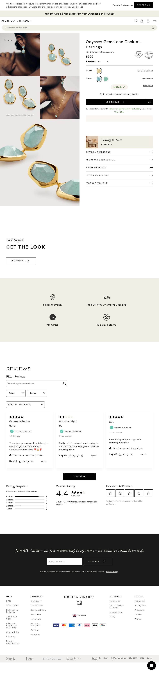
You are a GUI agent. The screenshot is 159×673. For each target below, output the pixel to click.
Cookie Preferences (52, 659)
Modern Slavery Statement (73, 659)
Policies (35, 635)
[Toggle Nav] (154, 21)
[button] (123, 5)
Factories (36, 614)
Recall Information (12, 642)
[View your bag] (148, 21)
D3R (113, 660)
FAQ (8, 601)
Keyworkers (116, 612)
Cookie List (77, 6)
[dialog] (79, 5)
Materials (36, 619)
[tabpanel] (60, 54)
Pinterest (139, 610)
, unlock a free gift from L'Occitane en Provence (79, 13)
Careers (35, 630)
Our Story (36, 601)
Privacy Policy (112, 571)
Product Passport (36, 624)
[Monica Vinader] (17, 21)
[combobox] (78, 27)
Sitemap (11, 637)
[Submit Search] (153, 27)
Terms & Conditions (11, 659)
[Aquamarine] (99, 79)
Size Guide (12, 605)
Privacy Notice (29, 659)
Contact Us (12, 632)
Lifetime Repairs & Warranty (11, 625)
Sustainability (38, 610)
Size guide (148, 85)
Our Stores (37, 605)
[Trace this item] (138, 55)
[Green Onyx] (106, 79)
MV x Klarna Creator (117, 606)
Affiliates (115, 601)
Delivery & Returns (12, 611)
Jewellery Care (11, 618)
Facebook (140, 601)
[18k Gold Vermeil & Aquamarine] (99, 71)
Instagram (140, 605)
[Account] (141, 21)
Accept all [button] (144, 5)
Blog (112, 617)
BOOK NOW (107, 144)
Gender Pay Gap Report (99, 659)
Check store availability (127, 94)
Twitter (138, 614)
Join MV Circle (53, 13)
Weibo (138, 619)
